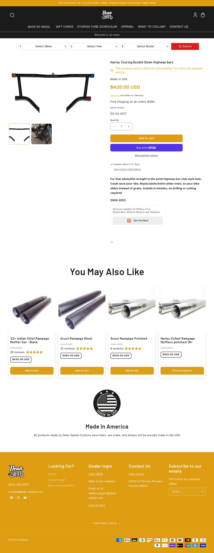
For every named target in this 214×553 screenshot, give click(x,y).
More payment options (146, 155)
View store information (127, 169)
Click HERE (96, 473)
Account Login (56, 479)
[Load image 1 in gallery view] (19, 134)
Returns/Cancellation (61, 485)
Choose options (182, 370)
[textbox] (45, 46)
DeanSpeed (22, 540)
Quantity (114, 120)
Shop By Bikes (39, 26)
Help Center (136, 473)
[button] (12, 15)
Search (52, 474)
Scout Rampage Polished (128, 338)
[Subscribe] (202, 491)
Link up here (97, 505)
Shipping (114, 95)
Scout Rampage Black (76, 338)
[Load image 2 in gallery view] (41, 134)
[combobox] (43, 46)
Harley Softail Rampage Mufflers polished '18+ (178, 340)
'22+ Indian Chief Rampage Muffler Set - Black (29, 340)
